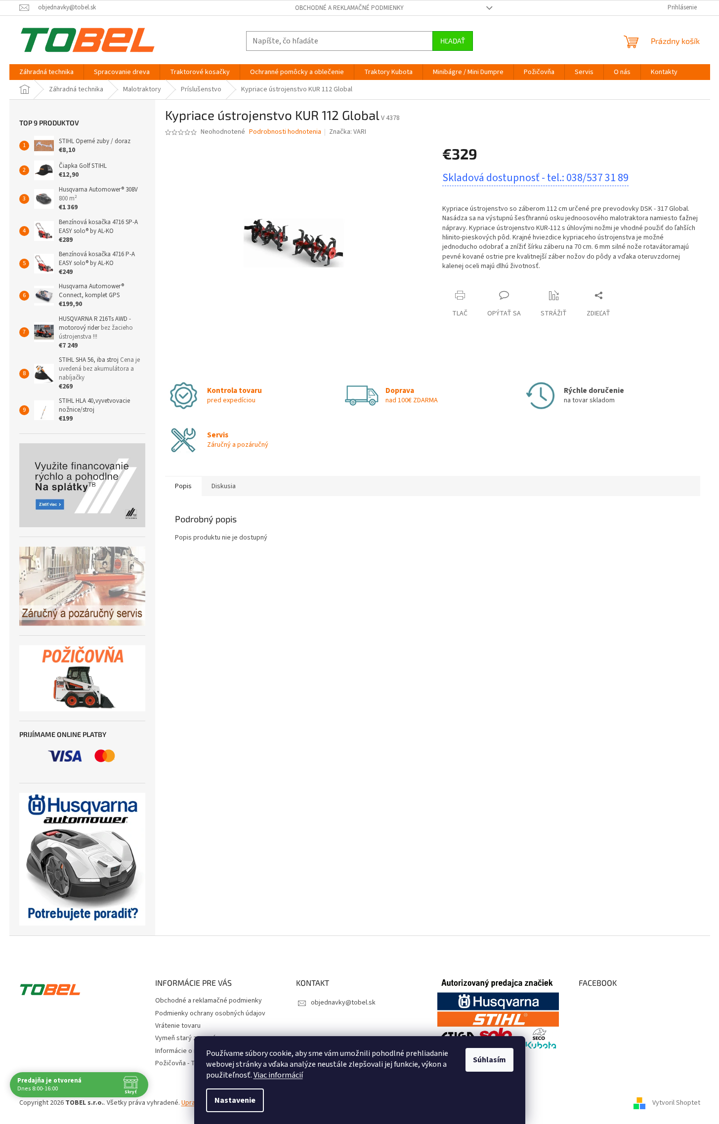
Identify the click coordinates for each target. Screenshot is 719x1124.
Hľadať (452, 41)
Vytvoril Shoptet (676, 1103)
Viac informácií (278, 1075)
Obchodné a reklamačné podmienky (349, 7)
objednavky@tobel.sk (343, 1003)
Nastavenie (234, 1100)
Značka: (347, 132)
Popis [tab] (183, 486)
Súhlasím (489, 1059)
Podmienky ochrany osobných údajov (210, 1013)
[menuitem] (46, 72)
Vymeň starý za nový (185, 1038)
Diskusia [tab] (223, 486)
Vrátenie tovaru (178, 1026)
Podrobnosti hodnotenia (285, 132)
